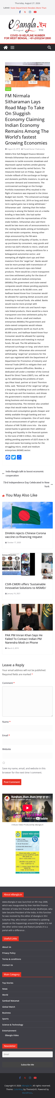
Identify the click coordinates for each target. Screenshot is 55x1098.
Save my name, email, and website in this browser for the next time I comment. (24, 770)
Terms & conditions (11, 959)
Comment (8, 683)
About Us (6, 947)
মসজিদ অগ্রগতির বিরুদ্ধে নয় (20, 7)
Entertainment (9, 1030)
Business (6, 1012)
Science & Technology (12, 1024)
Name (6, 721)
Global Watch (8, 1006)
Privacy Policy (9, 953)
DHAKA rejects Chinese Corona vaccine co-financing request (25, 535)
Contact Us (7, 965)
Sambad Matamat (10, 1000)
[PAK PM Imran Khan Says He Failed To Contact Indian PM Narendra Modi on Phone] (27, 605)
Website (6, 749)
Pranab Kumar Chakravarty (34, 149)
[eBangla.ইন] (5, 47)
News (8, 89)
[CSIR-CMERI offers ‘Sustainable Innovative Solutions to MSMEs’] (27, 554)
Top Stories (7, 983)
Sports (5, 1018)
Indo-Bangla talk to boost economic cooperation (25, 473)
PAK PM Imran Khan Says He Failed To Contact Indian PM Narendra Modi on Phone (23, 638)
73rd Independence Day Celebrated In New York (26, 484)
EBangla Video (12, 1035)
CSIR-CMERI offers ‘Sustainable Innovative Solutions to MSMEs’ (25, 586)
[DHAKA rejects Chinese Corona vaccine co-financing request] (27, 503)
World (5, 994)
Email (6, 735)
